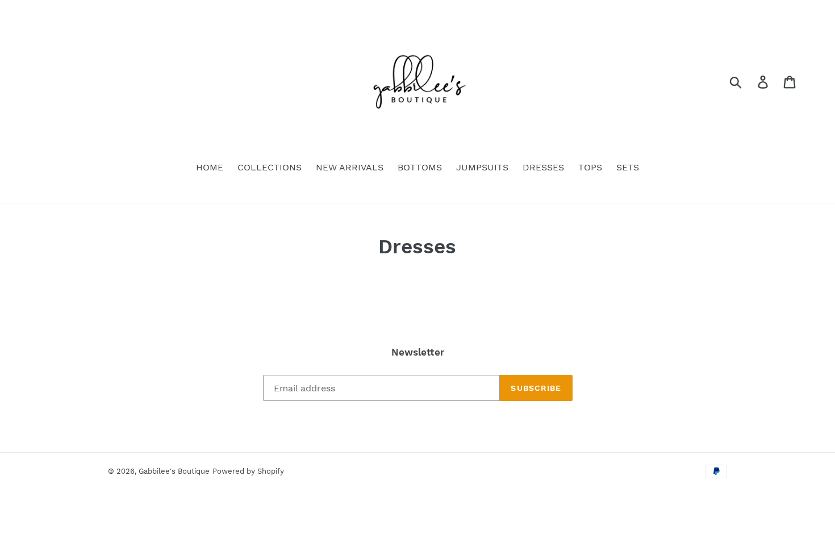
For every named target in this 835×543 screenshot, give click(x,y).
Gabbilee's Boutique (174, 471)
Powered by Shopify (248, 471)
